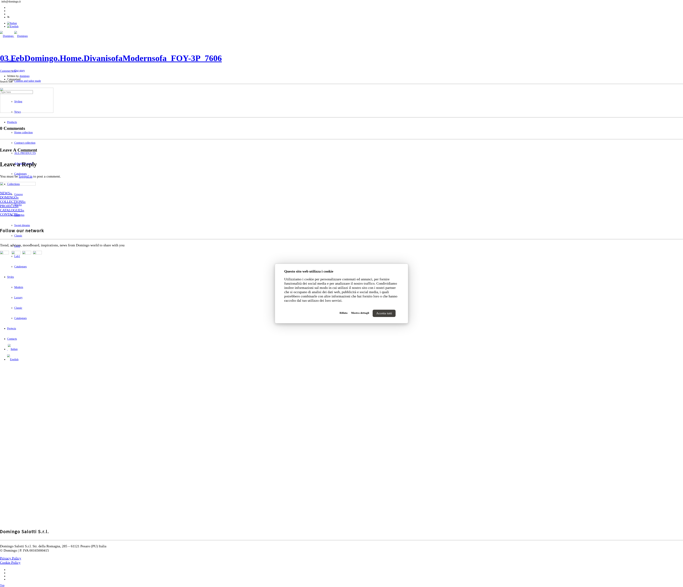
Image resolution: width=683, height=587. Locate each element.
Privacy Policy (10, 558)
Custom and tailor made (27, 80)
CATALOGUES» (12, 210)
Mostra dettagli (360, 312)
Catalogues (20, 173)
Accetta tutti (384, 313)
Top (2, 585)
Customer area (8, 70)
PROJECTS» (9, 206)
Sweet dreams (22, 225)
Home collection (23, 132)
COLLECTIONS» (13, 201)
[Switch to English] (12, 26)
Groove (18, 194)
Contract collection (24, 142)
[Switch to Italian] (12, 23)
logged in (25, 176)
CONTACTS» (10, 214)
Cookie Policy (10, 562)
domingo (25, 76)
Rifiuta (344, 312)
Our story (19, 70)
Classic (18, 235)
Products (12, 122)
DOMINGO (8, 197)
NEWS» (6, 193)
